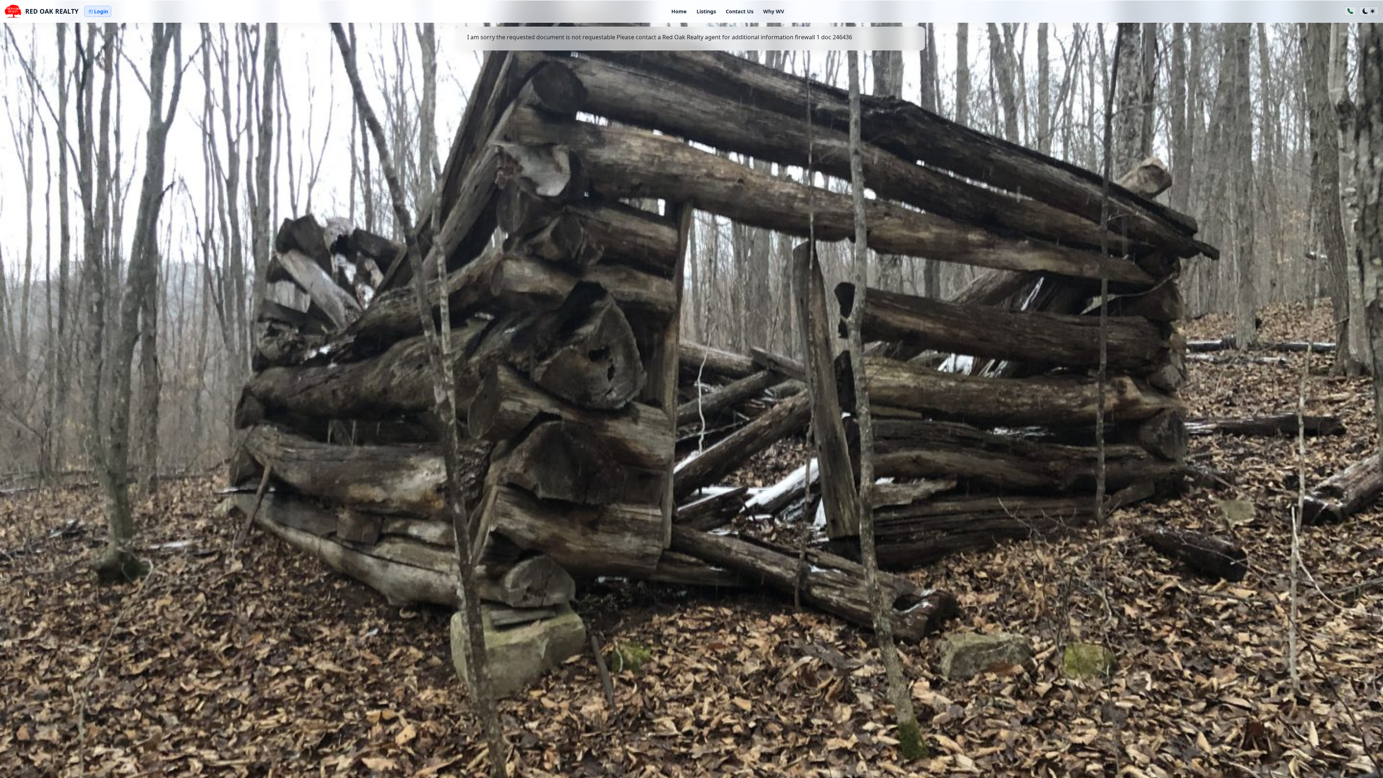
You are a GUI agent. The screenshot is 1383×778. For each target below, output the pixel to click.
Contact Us (739, 11)
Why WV (773, 11)
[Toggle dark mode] (1369, 11)
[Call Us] (1350, 11)
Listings (706, 11)
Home (679, 11)
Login (101, 11)
